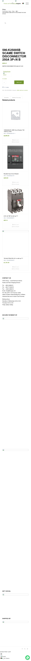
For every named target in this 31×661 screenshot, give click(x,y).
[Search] (11, 3)
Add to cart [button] (16, 140)
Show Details (16, 142)
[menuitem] (11, 3)
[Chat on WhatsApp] (27, 657)
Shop (4, 9)
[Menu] (26, 3)
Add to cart (19, 82)
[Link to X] (25, 648)
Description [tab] (6, 97)
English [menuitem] (4, 656)
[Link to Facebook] (22, 648)
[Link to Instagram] (27, 648)
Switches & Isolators (23, 90)
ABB (18, 90)
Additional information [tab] (16, 97)
